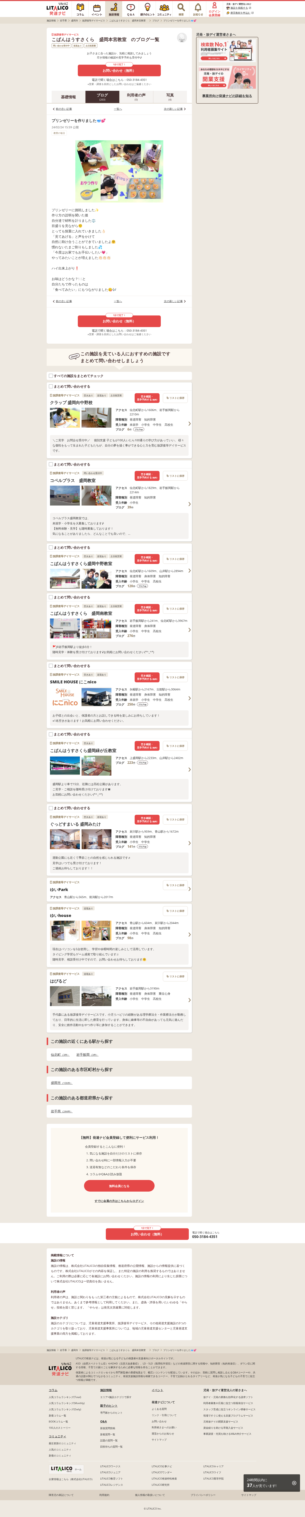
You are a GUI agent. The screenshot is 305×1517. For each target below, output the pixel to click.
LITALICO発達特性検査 (164, 1478)
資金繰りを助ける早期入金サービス (223, 1428)
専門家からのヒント (111, 1412)
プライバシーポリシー (203, 1495)
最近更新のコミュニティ (62, 1443)
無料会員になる (119, 1186)
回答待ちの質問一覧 (111, 1446)
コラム (53, 1390)
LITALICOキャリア (213, 1466)
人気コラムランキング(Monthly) (67, 1403)
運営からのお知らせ (163, 1433)
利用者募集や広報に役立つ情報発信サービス (228, 1403)
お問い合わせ (159, 1421)
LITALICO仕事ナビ (162, 1466)
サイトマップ (159, 1439)
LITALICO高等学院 (213, 1478)
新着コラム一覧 (57, 1415)
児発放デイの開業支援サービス (220, 1421)
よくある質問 (159, 1409)
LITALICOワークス (110, 1466)
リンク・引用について (164, 1415)
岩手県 (60, 1111)
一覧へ (118, 109)
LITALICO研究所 (161, 1485)
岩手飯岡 (86, 1055)
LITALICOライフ (212, 1472)
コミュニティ (57, 1436)
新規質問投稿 (107, 1428)
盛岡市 (60, 1083)
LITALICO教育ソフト (111, 1478)
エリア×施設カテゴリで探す (116, 1397)
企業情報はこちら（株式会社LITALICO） (71, 1479)
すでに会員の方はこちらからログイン (119, 1201)
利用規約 (104, 1495)
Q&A (103, 1421)
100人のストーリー (60, 1428)
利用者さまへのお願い (164, 1427)
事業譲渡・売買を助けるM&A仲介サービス (227, 1434)
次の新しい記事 (173, 109)
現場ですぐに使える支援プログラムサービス (228, 1415)
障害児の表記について (61, 1495)
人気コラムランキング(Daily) (65, 1409)
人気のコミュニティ (60, 1449)
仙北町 (59, 1055)
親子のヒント (109, 1406)
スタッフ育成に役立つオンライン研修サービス (229, 1409)
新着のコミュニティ (60, 1455)
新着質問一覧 (107, 1434)
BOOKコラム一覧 (58, 1421)
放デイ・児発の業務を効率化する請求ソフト (228, 1397)
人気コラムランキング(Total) (65, 1397)
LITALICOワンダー (162, 1472)
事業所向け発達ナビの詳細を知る (227, 95)
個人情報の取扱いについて (150, 1495)
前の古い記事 (64, 109)
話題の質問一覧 (109, 1440)
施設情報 (106, 1390)
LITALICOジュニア (110, 1472)
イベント (157, 1390)
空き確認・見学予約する (147, 398)
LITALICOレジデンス (111, 1485)
